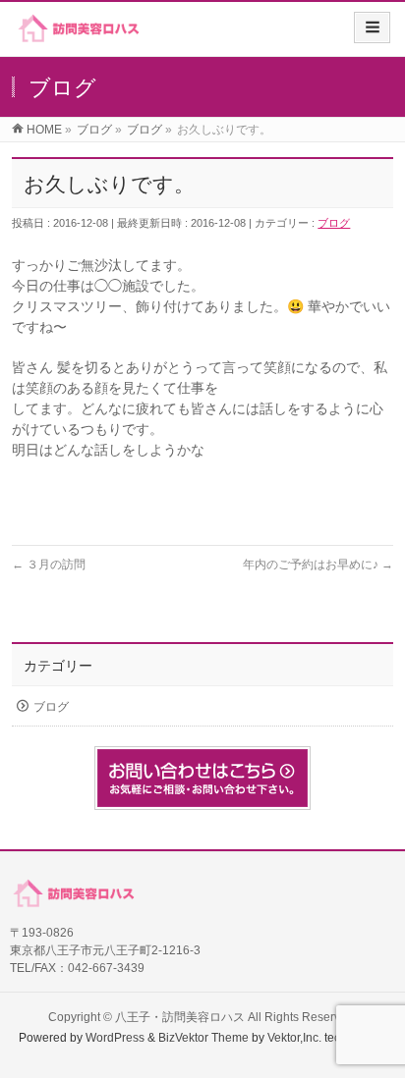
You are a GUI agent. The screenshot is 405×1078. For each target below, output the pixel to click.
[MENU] (372, 27)
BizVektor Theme (203, 1038)
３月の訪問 (49, 564)
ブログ (334, 223)
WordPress (115, 1038)
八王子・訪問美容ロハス (180, 1017)
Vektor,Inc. (294, 1038)
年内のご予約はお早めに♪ (318, 564)
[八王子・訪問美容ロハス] (78, 36)
